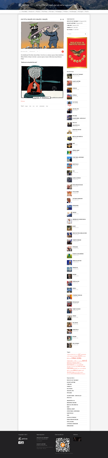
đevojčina (83, 373)
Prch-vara (51, 11)
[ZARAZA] (69, 317)
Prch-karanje (59, 11)
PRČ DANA (82, 366)
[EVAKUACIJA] (69, 269)
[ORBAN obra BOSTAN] (69, 262)
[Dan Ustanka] (69, 103)
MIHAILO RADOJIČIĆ (73, 363)
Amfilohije (75, 356)
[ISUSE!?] (69, 228)
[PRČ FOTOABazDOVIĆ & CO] (69, 124)
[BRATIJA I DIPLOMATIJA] (69, 138)
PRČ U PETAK (80, 368)
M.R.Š (84, 361)
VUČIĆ (78, 372)
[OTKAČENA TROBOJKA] (69, 297)
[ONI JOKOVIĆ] (69, 324)
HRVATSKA (80, 361)
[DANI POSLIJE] (69, 166)
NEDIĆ (37, 106)
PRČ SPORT (75, 368)
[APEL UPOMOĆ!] (69, 345)
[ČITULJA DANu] (69, 193)
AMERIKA (71, 356)
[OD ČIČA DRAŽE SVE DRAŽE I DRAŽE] (42, 35)
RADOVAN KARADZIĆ (42, 106)
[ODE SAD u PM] (69, 110)
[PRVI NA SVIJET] (69, 304)
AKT (79, 354)
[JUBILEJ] (69, 290)
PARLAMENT (69, 366)
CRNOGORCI (70, 361)
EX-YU (33, 106)
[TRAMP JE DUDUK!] (69, 310)
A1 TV (77, 354)
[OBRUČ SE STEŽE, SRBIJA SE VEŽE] (69, 234)
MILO (81, 363)
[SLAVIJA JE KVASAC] (69, 179)
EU (75, 361)
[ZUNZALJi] (69, 96)
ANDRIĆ (80, 356)
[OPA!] (69, 172)
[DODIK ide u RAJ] (69, 283)
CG (68, 358)
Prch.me (23, 101)
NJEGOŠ (81, 364)
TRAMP (79, 370)
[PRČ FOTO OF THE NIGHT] (69, 76)
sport (70, 370)
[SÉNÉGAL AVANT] (69, 152)
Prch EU (38, 11)
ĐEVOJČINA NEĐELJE (76, 373)
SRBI (72, 370)
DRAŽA (30, 106)
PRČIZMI (70, 368)
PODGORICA (73, 366)
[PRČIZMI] (69, 276)
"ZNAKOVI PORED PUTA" (71, 354)
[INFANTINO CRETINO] (69, 131)
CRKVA (70, 358)
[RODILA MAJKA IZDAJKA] (69, 186)
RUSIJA (84, 368)
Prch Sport (80, 11)
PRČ (79, 366)
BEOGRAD (84, 356)
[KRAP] (69, 145)
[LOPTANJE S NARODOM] (69, 200)
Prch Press (44, 11)
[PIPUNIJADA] (69, 248)
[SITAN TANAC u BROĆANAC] (69, 159)
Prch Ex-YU (31, 11)
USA (82, 370)
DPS (73, 361)
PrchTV (87, 11)
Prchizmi (65, 11)
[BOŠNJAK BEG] (69, 207)
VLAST (76, 372)
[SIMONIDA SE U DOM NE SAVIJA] (69, 221)
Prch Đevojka (73, 11)
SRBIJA (47, 106)
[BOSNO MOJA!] (69, 331)
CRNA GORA (26, 106)
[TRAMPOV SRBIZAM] (69, 241)
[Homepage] (24, 4)
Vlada (73, 372)
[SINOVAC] (69, 214)
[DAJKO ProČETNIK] (69, 83)
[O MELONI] (69, 90)
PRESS (77, 366)
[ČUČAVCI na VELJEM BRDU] (69, 255)
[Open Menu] (89, 4)
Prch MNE (24, 11)
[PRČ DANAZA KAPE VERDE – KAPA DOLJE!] (69, 117)
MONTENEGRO (70, 364)
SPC (68, 370)
